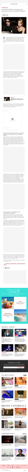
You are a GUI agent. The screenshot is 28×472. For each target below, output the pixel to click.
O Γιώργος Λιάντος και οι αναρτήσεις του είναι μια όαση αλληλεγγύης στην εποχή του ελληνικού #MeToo (16, 99)
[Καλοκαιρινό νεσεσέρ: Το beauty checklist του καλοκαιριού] (20, 412)
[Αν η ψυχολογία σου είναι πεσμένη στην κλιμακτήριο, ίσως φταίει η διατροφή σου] (7, 381)
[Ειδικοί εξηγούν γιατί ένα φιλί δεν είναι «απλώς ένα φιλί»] (20, 381)
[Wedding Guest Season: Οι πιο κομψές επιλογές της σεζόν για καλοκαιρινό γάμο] (7, 412)
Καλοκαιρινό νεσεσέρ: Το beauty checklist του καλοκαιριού (20, 417)
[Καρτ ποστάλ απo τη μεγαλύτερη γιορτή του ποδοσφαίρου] (7, 424)
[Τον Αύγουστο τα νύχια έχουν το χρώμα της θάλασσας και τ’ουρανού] (7, 394)
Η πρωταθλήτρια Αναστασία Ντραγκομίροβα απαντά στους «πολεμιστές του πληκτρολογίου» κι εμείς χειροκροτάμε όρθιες (20, 340)
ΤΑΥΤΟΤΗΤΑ (8, 465)
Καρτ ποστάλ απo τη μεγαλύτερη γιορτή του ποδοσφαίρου (7, 429)
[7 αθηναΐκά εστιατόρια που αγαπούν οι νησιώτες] (8, 303)
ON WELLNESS (8, 375)
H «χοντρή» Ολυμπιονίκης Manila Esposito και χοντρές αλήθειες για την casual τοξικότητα (7, 355)
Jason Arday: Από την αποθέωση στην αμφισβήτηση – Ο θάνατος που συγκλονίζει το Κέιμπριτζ (20, 458)
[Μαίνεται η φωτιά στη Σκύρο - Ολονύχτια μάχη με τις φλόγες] (7, 439)
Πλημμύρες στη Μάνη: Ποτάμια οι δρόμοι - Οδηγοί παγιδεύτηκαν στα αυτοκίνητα (20, 445)
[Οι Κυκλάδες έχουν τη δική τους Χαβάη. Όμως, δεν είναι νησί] (20, 315)
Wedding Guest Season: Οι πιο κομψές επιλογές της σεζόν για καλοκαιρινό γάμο (7, 417)
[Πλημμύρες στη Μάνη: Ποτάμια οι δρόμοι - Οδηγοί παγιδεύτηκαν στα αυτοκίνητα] (20, 439)
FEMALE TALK (17, 337)
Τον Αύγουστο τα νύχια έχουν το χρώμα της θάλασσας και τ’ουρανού (7, 401)
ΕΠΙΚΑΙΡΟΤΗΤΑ (8, 434)
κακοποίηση (10, 38)
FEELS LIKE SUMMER (14, 291)
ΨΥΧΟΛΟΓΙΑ (16, 399)
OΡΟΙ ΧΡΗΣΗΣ (17, 465)
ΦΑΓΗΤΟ (20, 301)
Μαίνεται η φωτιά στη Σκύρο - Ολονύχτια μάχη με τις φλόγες (7, 445)
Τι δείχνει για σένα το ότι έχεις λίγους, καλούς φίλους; (20, 401)
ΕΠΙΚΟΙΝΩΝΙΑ (3, 465)
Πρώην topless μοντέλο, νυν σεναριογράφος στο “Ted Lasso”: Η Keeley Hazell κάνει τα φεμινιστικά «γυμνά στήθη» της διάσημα (7, 340)
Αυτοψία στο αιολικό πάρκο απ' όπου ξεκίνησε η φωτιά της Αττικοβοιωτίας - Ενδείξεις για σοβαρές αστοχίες (7, 459)
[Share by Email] (7, 15)
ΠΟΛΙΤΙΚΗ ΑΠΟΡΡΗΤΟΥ (23, 465)
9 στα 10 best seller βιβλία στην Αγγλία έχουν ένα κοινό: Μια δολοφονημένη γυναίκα (20, 355)
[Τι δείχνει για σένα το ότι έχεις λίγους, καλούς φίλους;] (20, 394)
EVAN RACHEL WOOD (5, 7)
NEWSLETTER (18, 467)
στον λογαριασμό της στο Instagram (17, 72)
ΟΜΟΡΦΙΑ (3, 399)
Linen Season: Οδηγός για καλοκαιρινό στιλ (19, 429)
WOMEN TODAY (7, 263)
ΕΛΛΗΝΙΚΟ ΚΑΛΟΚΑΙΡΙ (8, 313)
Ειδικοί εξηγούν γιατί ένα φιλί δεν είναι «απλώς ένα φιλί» (20, 387)
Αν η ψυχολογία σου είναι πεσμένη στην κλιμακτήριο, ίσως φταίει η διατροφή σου (7, 387)
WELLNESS (16, 385)
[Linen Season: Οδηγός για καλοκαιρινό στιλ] (20, 424)
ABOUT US (13, 465)
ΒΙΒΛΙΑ (3, 337)
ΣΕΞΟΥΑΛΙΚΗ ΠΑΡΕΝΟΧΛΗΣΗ (21, 263)
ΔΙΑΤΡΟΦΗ (3, 385)
